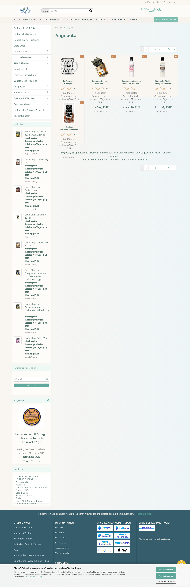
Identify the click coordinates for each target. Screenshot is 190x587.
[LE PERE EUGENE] (31, 479)
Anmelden (31, 385)
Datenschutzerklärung (33, 577)
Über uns (59, 528)
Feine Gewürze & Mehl (25, 75)
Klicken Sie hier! (143, 514)
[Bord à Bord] (31, 493)
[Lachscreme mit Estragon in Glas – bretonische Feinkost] (31, 416)
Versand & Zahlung (23, 533)
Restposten (19, 86)
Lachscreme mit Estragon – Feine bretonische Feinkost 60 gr (31, 438)
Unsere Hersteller (62, 553)
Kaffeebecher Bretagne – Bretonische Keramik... (68, 82)
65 (169, 49)
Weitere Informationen (166, 582)
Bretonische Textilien (24, 98)
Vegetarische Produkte (25, 81)
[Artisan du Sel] (31, 482)
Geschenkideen (22, 104)
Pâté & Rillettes (21, 63)
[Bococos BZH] (31, 490)
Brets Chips (101, 19)
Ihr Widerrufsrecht (23, 538)
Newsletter (59, 533)
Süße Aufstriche (21, 92)
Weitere (134, 19)
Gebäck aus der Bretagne (79, 19)
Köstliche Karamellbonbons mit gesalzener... (69, 128)
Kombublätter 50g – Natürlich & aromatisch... (100, 82)
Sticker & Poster (22, 116)
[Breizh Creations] (31, 495)
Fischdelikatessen (23, 57)
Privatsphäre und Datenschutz (29, 555)
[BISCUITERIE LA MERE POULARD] (31, 487)
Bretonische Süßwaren (50, 19)
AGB (16, 550)
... (164, 49)
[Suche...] (90, 11)
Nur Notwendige (166, 576)
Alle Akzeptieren (166, 570)
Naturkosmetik (21, 69)
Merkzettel (170, 2)
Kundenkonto (60, 543)
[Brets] (31, 498)
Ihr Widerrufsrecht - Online (27, 544)
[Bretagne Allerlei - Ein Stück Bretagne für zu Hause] (25, 11)
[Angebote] (48, 400)
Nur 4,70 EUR (31, 453)
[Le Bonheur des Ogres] (31, 476)
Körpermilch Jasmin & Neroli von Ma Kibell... (131, 82)
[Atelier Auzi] (31, 484)
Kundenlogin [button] (152, 2)
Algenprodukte (118, 19)
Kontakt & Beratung (23, 527)
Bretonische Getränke (25, 19)
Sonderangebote (166, 19)
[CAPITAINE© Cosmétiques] (31, 501)
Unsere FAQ (60, 538)
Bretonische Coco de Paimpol (29, 110)
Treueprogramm (62, 548)
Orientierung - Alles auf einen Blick (31, 561)
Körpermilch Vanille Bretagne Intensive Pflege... (162, 82)
